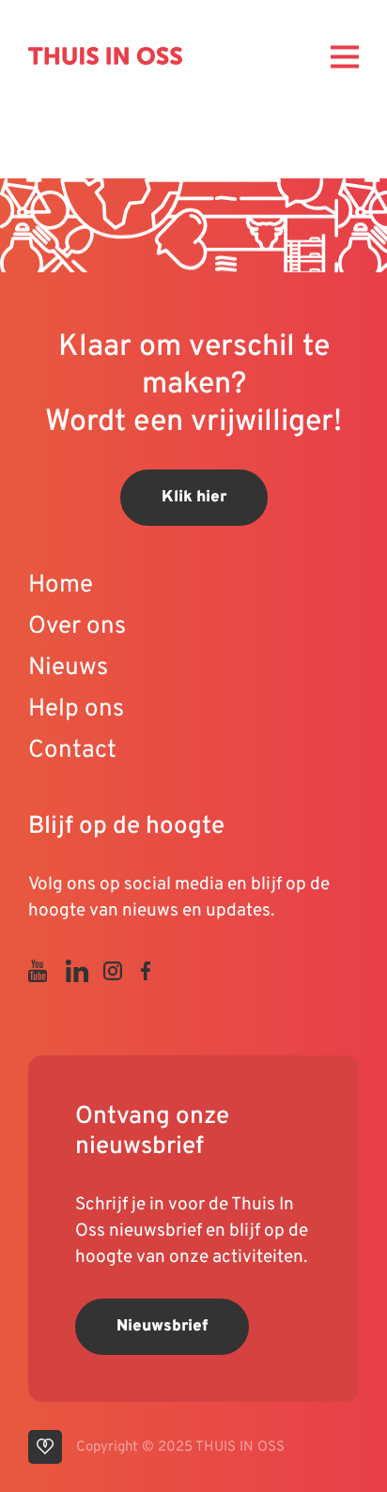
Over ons (77, 626)
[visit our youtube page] (47, 971)
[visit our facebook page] (155, 971)
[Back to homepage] (105, 55)
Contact (72, 750)
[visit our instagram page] (122, 971)
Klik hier (194, 497)
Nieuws (68, 668)
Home (60, 585)
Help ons (76, 709)
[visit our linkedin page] (84, 971)
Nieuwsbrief (162, 1326)
